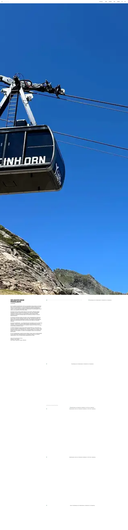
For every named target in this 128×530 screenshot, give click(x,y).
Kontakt (118, 1)
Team (106, 1)
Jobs (114, 1)
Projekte (110, 1)
